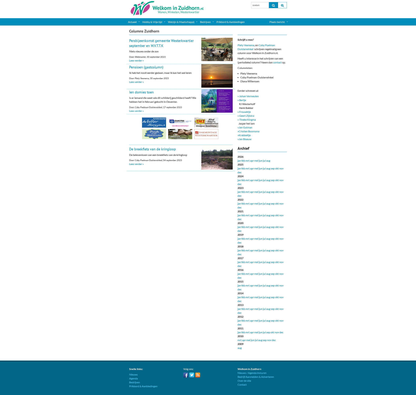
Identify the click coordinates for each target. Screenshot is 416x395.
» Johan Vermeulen (248, 96)
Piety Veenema (246, 45)
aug (268, 160)
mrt (248, 160)
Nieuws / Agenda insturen (252, 372)
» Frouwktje (244, 111)
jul (264, 160)
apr (252, 160)
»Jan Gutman (245, 127)
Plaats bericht (277, 21)
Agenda (133, 378)
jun (260, 160)
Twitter (191, 375)
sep (273, 168)
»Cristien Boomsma (248, 131)
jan (239, 160)
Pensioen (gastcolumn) (146, 67)
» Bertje (242, 100)
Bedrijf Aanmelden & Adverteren (256, 376)
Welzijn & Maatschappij (181, 21)
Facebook (185, 375)
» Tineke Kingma (247, 119)
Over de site (244, 380)
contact (277, 62)
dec (239, 172)
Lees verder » (136, 60)
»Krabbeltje (244, 135)
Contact (242, 384)
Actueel (132, 21)
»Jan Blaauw (244, 139)
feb (243, 160)
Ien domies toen (141, 92)
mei (256, 160)
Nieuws (133, 374)
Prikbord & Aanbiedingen (230, 21)
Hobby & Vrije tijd (152, 21)
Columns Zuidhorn (144, 31)
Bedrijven (205, 21)
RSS (197, 375)
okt (277, 168)
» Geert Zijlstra (246, 115)
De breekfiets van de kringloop (152, 149)
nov (281, 168)
